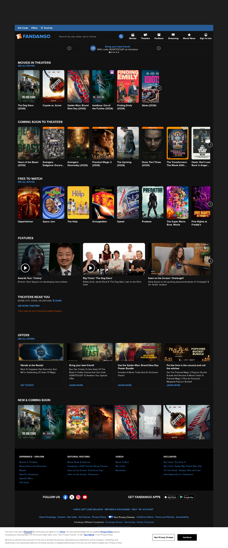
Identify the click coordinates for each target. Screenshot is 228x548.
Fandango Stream (114, 522)
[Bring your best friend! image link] (90, 351)
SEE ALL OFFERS (26, 339)
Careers (61, 517)
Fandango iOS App (170, 497)
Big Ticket (120, 466)
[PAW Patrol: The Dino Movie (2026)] (77, 422)
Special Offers (26, 478)
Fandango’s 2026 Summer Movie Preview (87, 466)
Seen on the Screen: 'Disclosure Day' (85, 470)
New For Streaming (28, 474)
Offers (34, 28)
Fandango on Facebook (65, 497)
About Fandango (47, 517)
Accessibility (182, 517)
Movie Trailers (122, 462)
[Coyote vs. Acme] (174, 422)
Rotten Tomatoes (145, 522)
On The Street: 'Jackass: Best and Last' (182, 470)
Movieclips (121, 470)
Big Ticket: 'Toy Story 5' (175, 462)
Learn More (125, 385)
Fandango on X (71, 497)
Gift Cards (23, 28)
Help (134, 509)
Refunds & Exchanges (117, 509)
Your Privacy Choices (124, 517)
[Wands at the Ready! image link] (41, 351)
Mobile (22, 470)
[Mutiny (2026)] (199, 422)
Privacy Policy (99, 517)
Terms (62, 531)
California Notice (145, 517)
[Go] (121, 36)
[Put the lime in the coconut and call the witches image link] (187, 351)
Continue (187, 537)
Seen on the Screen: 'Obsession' (83, 474)
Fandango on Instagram (78, 497)
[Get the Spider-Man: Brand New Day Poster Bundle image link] (138, 351)
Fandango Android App (186, 497)
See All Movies (26, 65)
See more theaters (29, 305)
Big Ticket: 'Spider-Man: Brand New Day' (183, 466)
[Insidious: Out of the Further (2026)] (53, 422)
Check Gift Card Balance (88, 509)
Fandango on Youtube (85, 497)
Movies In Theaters (28, 462)
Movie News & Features (78, 462)
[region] (114, 537)
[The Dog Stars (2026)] (29, 422)
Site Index (72, 517)
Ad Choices (84, 517)
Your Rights (89, 534)
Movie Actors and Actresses (32, 466)
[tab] (109, 52)
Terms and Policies (164, 517)
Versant (28, 531)
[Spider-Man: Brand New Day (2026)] (126, 422)
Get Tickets (27, 385)
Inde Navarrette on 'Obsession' (179, 474)
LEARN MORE (76, 385)
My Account (146, 509)
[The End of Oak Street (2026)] (150, 422)
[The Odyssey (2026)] (102, 422)
